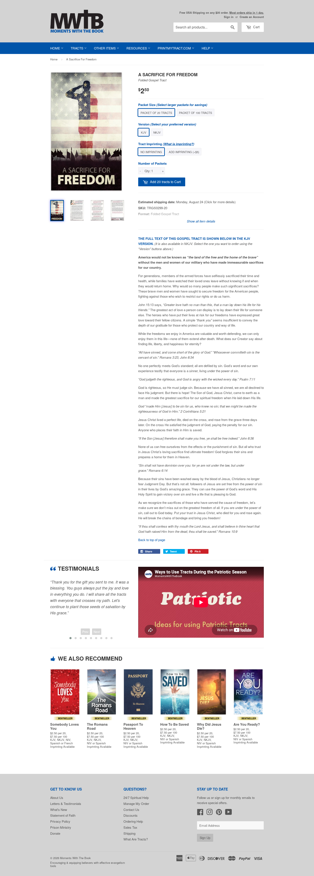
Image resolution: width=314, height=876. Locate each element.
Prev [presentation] (85, 632)
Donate (55, 833)
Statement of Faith (62, 815)
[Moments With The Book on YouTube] (228, 813)
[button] (70, 638)
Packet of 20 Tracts (156, 113)
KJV (143, 132)
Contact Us (131, 809)
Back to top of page (151, 539)
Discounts (130, 815)
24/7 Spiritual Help (136, 797)
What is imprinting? (178, 144)
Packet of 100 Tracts (195, 113)
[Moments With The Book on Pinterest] (219, 813)
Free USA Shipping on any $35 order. (221, 13)
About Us (56, 797)
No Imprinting (151, 152)
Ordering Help (133, 821)
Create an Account (252, 17)
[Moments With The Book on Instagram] (209, 813)
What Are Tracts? (135, 839)
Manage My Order (136, 803)
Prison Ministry (60, 827)
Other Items (105, 48)
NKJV (157, 132)
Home (55, 48)
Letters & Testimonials (65, 803)
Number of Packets (152, 163)
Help (206, 48)
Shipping (129, 833)
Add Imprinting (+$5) (184, 152)
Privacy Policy (60, 821)
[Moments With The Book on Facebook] (200, 813)
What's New (58, 809)
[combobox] (205, 27)
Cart (256, 26)
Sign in (228, 17)
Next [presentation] (97, 632)
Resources (137, 48)
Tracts (77, 48)
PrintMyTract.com (175, 48)
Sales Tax (130, 827)
